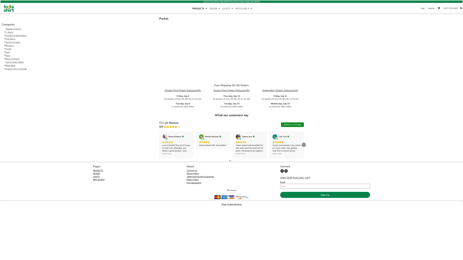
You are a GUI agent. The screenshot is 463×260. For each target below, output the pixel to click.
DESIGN (96, 173)
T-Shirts (9, 32)
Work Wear (10, 65)
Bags (8, 55)
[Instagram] (286, 171)
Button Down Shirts (15, 62)
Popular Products (13, 29)
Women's (10, 45)
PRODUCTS (98, 170)
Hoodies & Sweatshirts (16, 35)
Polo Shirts (10, 39)
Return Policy (193, 173)
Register (431, 8)
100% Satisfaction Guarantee (200, 176)
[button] (199, 8)
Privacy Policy (193, 179)
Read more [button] (166, 153)
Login (422, 8)
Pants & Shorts (12, 59)
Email (282, 182)
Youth (8, 49)
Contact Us (192, 170)
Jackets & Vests (13, 42)
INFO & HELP (99, 179)
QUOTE (96, 176)
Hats (8, 52)
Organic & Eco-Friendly (16, 69)
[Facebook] (282, 171)
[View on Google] (164, 136)
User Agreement (194, 182)
